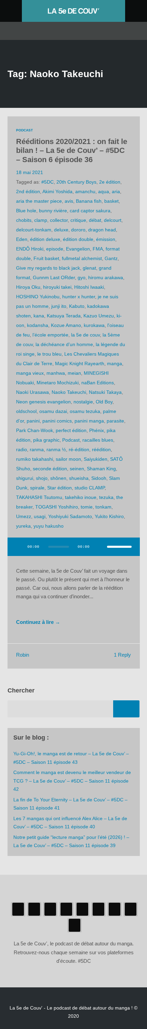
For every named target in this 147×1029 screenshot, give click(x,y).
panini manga (89, 421)
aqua (103, 191)
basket (111, 201)
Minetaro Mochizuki (58, 382)
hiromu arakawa (105, 277)
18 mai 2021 (29, 172)
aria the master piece (39, 201)
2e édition (109, 182)
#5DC (47, 182)
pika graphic (46, 440)
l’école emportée (50, 335)
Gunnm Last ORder (54, 277)
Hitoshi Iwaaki (89, 287)
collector (59, 220)
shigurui (24, 478)
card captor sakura (90, 210)
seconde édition (50, 468)
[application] (74, 551)
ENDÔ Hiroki (29, 249)
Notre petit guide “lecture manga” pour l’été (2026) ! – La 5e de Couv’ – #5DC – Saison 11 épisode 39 (71, 841)
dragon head (102, 229)
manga (114, 363)
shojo (42, 478)
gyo (81, 277)
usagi (39, 516)
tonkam (103, 507)
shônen (58, 478)
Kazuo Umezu (98, 315)
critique (78, 220)
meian (74, 373)
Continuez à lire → (38, 622)
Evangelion (78, 249)
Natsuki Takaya (105, 392)
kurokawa (94, 325)
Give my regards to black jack (48, 268)
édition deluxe (45, 239)
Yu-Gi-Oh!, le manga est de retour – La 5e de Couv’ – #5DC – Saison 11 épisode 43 (71, 758)
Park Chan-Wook (34, 430)
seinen (77, 468)
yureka (23, 526)
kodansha (37, 325)
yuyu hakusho (49, 526)
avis (69, 201)
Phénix (96, 430)
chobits (23, 220)
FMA (98, 249)
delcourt (112, 220)
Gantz (111, 258)
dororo (78, 229)
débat (95, 220)
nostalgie (83, 401)
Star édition (59, 487)
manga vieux (30, 373)
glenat (89, 268)
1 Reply (122, 655)
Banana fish (89, 201)
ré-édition (79, 449)
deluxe (61, 229)
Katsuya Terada (64, 315)
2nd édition (28, 191)
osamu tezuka (85, 411)
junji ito (58, 306)
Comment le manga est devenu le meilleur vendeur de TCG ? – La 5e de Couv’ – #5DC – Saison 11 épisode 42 (72, 781)
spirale (37, 487)
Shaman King (101, 468)
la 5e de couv (85, 335)
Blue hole (26, 210)
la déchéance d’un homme (64, 344)
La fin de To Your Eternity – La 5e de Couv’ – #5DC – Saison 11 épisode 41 (70, 804)
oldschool (26, 411)
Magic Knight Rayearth (79, 363)
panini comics (57, 421)
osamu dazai (53, 411)
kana (39, 315)
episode (54, 249)
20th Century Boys (76, 182)
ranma (37, 449)
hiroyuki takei (57, 287)
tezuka (106, 497)
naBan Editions (97, 382)
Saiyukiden (95, 459)
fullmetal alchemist (82, 258)
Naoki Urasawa (32, 392)
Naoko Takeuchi (69, 392)
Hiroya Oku (28, 287)
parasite (115, 421)
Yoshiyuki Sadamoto (70, 516)
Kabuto (76, 306)
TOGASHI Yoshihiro (56, 507)
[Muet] (99, 547)
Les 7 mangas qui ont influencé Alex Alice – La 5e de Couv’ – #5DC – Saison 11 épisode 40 (70, 823)
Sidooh (98, 478)
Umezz (23, 516)
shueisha (79, 478)
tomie (87, 507)
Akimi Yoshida (57, 191)
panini (33, 421)
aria (116, 191)
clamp (40, 220)
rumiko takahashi (34, 459)
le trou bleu (49, 354)
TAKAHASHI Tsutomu (39, 497)
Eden (21, 239)
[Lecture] (19, 547)
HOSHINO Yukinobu (37, 296)
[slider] (119, 547)
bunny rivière (53, 210)
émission (105, 239)
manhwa (55, 373)
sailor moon (68, 459)
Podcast (24, 130)
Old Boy (104, 401)
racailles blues (97, 440)
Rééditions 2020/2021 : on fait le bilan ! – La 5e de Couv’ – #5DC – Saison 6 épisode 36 (71, 150)
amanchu (85, 191)
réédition (101, 449)
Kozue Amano (66, 325)
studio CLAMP (90, 487)
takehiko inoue (80, 497)
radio (21, 449)
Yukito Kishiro (109, 516)
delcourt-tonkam (33, 229)
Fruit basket (46, 258)
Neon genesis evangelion (43, 401)
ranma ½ (56, 449)
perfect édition (71, 430)
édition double (78, 239)
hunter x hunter (78, 296)
